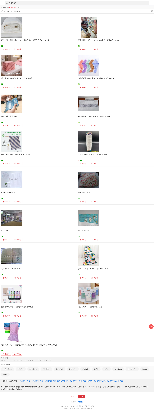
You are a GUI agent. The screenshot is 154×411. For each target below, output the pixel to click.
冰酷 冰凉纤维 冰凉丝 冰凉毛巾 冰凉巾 (92, 154)
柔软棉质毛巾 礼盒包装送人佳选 (90, 307)
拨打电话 (17, 49)
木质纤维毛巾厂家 (93, 381)
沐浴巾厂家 (118, 381)
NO (28, 360)
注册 (81, 396)
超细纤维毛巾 (132, 369)
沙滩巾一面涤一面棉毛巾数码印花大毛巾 (93, 268)
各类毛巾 (4, 230)
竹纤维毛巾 (46, 369)
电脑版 (81, 401)
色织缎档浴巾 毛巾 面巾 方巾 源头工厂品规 (94, 116)
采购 (151, 327)
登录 (72, 396)
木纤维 (5, 375)
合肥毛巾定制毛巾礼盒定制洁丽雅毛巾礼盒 (17, 307)
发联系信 (6, 49)
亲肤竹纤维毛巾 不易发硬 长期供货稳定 (16, 154)
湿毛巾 (96, 369)
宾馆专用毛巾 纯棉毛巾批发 (11, 268)
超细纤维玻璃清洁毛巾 (9, 116)
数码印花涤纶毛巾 (85, 230)
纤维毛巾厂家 (25, 381)
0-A (2, 360)
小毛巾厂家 (81, 381)
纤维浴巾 (85, 369)
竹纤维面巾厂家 (50, 381)
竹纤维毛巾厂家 (37, 381)
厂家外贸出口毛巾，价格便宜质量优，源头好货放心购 (98, 40)
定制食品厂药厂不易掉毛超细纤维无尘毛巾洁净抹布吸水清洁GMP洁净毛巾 (29, 345)
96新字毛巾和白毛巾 (9, 192)
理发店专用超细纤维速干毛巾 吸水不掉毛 (16, 78)
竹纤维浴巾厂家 (107, 381)
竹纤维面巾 (118, 369)
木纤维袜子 (59, 369)
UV (41, 360)
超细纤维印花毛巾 (85, 192)
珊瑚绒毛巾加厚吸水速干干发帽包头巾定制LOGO (96, 78)
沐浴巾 (144, 369)
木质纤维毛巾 (7, 369)
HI (17, 360)
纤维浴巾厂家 (71, 381)
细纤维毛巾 (33, 369)
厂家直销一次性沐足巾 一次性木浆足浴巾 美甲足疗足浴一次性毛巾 (26, 40)
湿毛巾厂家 (61, 381)
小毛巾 (106, 369)
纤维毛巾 (21, 369)
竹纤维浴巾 (73, 369)
